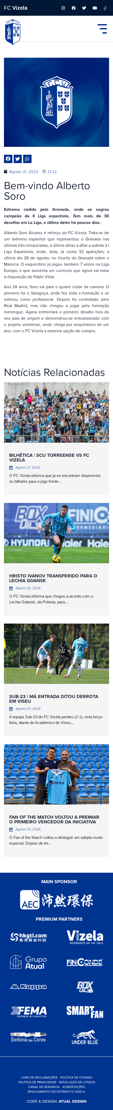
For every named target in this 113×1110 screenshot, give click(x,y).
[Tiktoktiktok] (105, 8)
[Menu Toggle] (102, 29)
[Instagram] (63, 8)
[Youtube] (95, 8)
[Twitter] (84, 8)
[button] (8, 159)
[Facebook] (74, 8)
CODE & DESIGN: (56, 1101)
